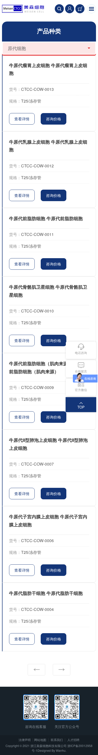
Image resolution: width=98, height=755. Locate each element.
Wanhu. (61, 750)
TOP (80, 407)
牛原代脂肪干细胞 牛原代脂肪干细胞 (46, 593)
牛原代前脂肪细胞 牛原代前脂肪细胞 (46, 218)
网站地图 (40, 739)
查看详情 (21, 118)
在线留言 (81, 371)
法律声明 (25, 739)
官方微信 (81, 390)
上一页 (36, 669)
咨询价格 (53, 118)
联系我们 (57, 739)
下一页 (61, 669)
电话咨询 (81, 352)
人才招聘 (73, 739)
